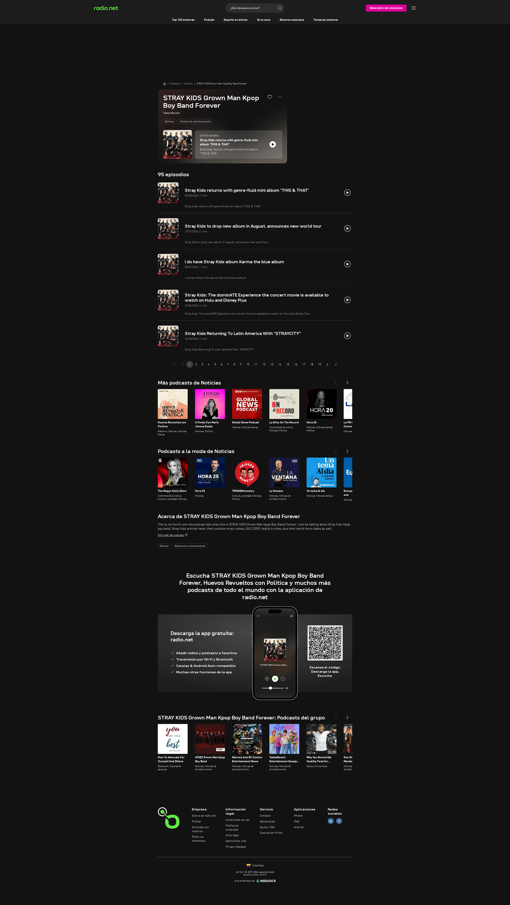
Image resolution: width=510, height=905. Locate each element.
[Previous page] (182, 364)
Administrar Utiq (236, 841)
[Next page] (327, 364)
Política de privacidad (232, 827)
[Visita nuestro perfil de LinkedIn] (330, 821)
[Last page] (335, 364)
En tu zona (263, 20)
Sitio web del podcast (171, 535)
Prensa (196, 821)
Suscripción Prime (271, 833)
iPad (296, 821)
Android (298, 827)
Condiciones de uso (237, 820)
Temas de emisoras (326, 20)
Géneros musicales (292, 20)
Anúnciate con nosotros (200, 829)
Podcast (209, 20)
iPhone (298, 815)
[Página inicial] (164, 83)
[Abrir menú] (413, 8)
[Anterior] (336, 381)
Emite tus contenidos (198, 839)
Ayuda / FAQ (267, 827)
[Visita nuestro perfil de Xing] (339, 821)
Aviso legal (232, 835)
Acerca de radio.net (204, 815)
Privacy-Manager (236, 846)
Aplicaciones (267, 821)
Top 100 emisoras (183, 20)
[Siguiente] (347, 381)
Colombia (257, 865)
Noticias (169, 121)
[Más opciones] (280, 97)
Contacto (265, 815)
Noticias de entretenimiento (195, 121)
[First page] (174, 364)
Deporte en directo (236, 20)
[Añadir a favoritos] (270, 97)
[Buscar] (279, 8)
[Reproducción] (273, 144)
